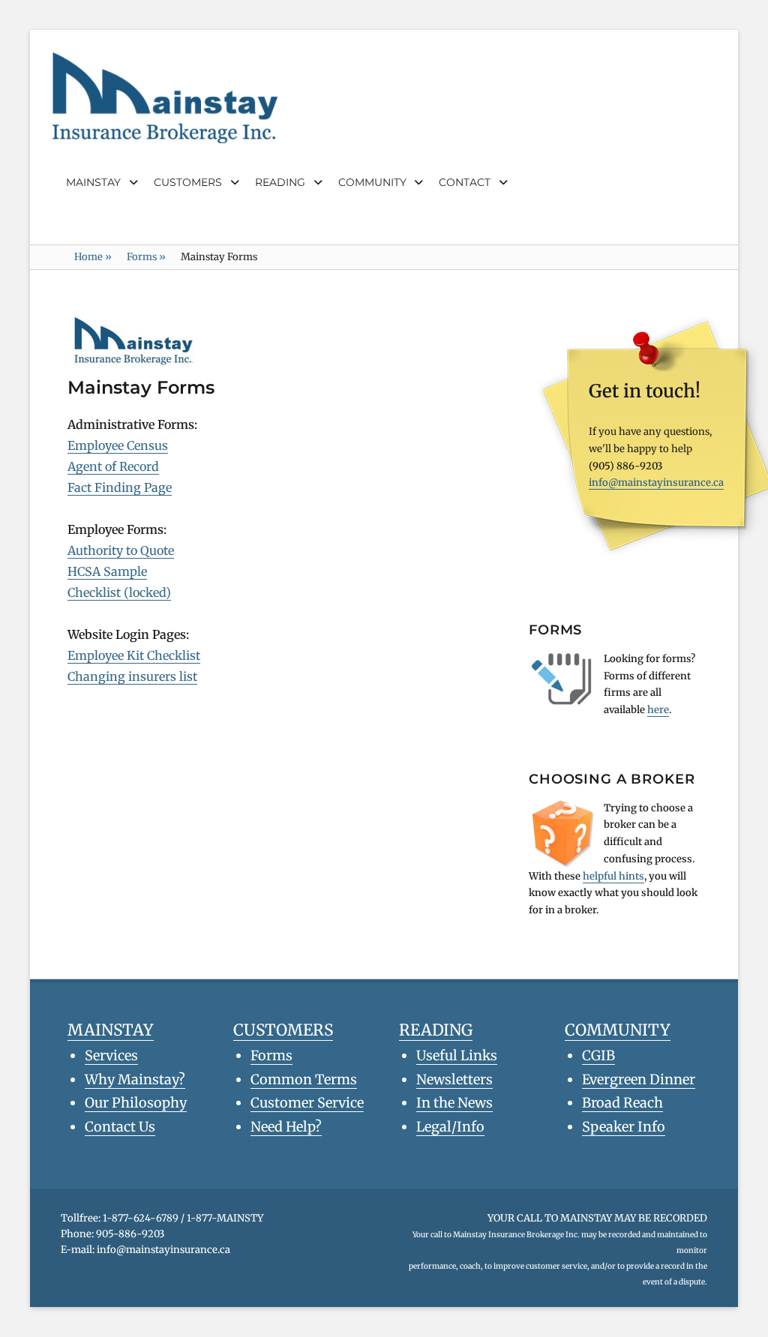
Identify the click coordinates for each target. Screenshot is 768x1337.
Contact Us (120, 1126)
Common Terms (303, 1079)
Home (93, 256)
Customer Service (307, 1102)
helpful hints (613, 876)
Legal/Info (450, 1126)
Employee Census (118, 445)
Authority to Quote (121, 550)
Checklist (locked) (119, 592)
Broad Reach (622, 1102)
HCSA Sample (107, 571)
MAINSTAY (93, 182)
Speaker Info (623, 1126)
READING (280, 182)
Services (111, 1055)
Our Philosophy (136, 1102)
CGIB (598, 1055)
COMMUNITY (372, 182)
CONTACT (464, 182)
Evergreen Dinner (638, 1079)
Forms (146, 256)
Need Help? (286, 1126)
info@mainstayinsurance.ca (656, 482)
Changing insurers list (132, 676)
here (658, 709)
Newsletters (454, 1079)
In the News (454, 1102)
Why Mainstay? (135, 1079)
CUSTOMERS (188, 182)
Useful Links (456, 1055)
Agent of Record (113, 466)
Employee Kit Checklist (134, 655)
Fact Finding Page (120, 487)
